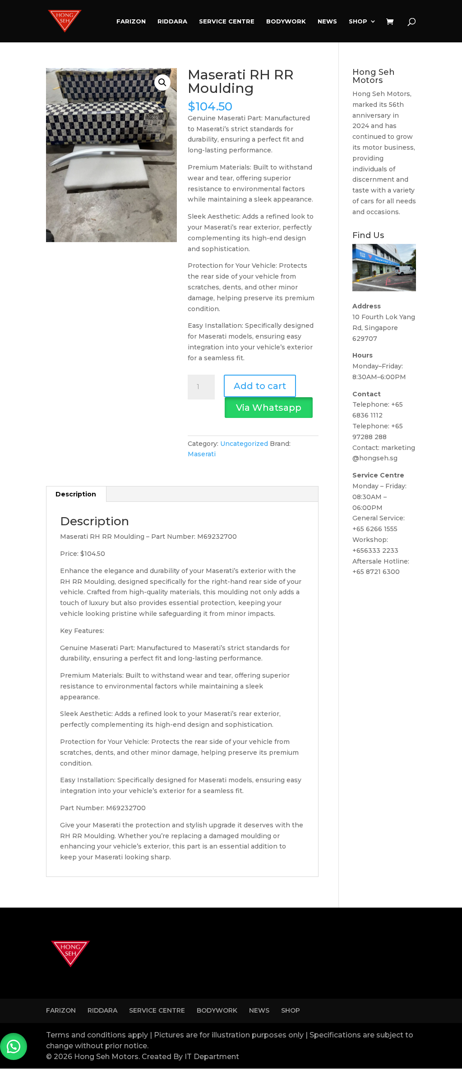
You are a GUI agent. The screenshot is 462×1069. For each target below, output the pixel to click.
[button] (162, 82)
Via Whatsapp (268, 407)
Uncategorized (244, 444)
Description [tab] (75, 494)
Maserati (202, 454)
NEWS (327, 21)
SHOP (358, 21)
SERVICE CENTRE (226, 21)
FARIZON (131, 21)
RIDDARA (172, 21)
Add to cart (260, 386)
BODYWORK (286, 21)
